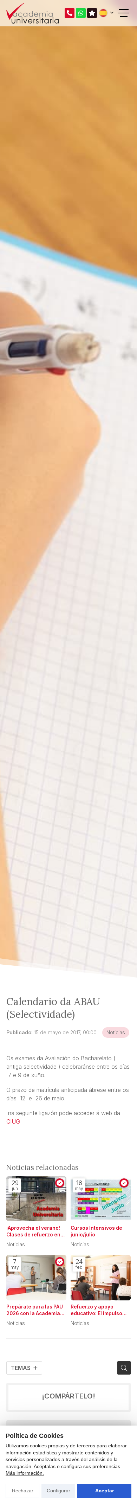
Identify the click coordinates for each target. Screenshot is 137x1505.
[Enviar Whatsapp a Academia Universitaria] (81, 13)
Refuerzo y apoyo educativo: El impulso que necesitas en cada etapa (98, 1310)
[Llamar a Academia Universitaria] (69, 13)
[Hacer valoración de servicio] (92, 13)
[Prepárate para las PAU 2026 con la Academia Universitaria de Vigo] (36, 1277)
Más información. (25, 1473)
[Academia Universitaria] (32, 13)
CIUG (13, 1121)
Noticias (115, 1032)
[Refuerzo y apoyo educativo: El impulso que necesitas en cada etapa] (101, 1277)
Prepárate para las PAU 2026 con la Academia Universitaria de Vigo (34, 1310)
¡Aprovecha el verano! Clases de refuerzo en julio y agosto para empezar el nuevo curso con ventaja (35, 1231)
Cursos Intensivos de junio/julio (96, 1231)
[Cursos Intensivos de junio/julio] (101, 1198)
